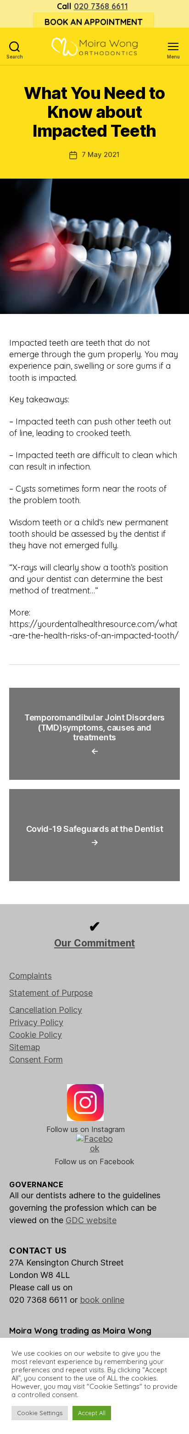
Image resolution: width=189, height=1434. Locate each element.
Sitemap (24, 1047)
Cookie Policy (35, 1034)
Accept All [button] (92, 1413)
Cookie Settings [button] (39, 1413)
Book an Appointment (93, 22)
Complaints (30, 976)
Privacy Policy (36, 1022)
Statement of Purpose (51, 993)
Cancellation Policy (45, 1010)
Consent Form (36, 1059)
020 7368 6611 (101, 6)
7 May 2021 (101, 154)
